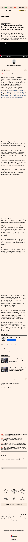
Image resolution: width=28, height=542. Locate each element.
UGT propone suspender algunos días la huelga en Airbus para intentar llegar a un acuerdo (14, 435)
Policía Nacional (8, 378)
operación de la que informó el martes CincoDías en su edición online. (13, 91)
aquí (20, 387)
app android (22, 499)
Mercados (5, 16)
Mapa (17, 530)
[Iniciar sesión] (26, 10)
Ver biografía (10, 339)
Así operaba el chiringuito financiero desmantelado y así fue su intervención (18, 360)
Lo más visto (4, 455)
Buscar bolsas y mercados (7, 464)
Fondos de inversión (16, 19)
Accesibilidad (13, 530)
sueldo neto (22, 490)
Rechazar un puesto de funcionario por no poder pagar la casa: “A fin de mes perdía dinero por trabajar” (13, 444)
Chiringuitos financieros (16, 378)
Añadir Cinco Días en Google (8, 73)
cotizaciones (5, 499)
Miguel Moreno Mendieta (14, 65)
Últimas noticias (5, 432)
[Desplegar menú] (2, 10)
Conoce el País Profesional (14, 504)
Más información (4, 384)
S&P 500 (11, 7)
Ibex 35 (3, 7)
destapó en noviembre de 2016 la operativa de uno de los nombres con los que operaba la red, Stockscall (13, 95)
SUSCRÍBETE (22, 10)
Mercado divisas (8, 19)
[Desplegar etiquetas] (26, 379)
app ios (14, 499)
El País (25, 13)
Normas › (25, 351)
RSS (19, 530)
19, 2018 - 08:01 (15, 67)
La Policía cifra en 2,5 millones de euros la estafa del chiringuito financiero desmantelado (18, 369)
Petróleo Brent (21, 7)
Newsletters (22, 530)
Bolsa (2, 19)
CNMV (2, 378)
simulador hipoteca (14, 490)
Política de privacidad (7, 530)
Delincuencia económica (6, 23)
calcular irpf (5, 490)
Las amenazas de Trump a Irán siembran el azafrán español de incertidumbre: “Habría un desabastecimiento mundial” (12, 439)
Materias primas (24, 19)
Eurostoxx (7, 471)
